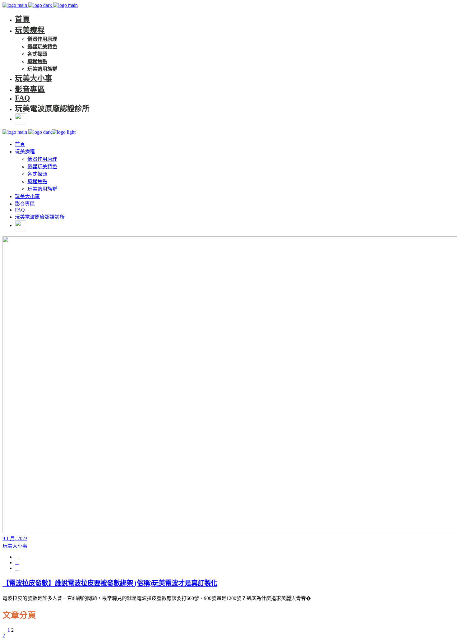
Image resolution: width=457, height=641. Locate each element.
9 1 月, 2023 (14, 538)
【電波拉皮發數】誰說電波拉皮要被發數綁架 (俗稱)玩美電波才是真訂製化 (109, 583)
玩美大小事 (14, 546)
